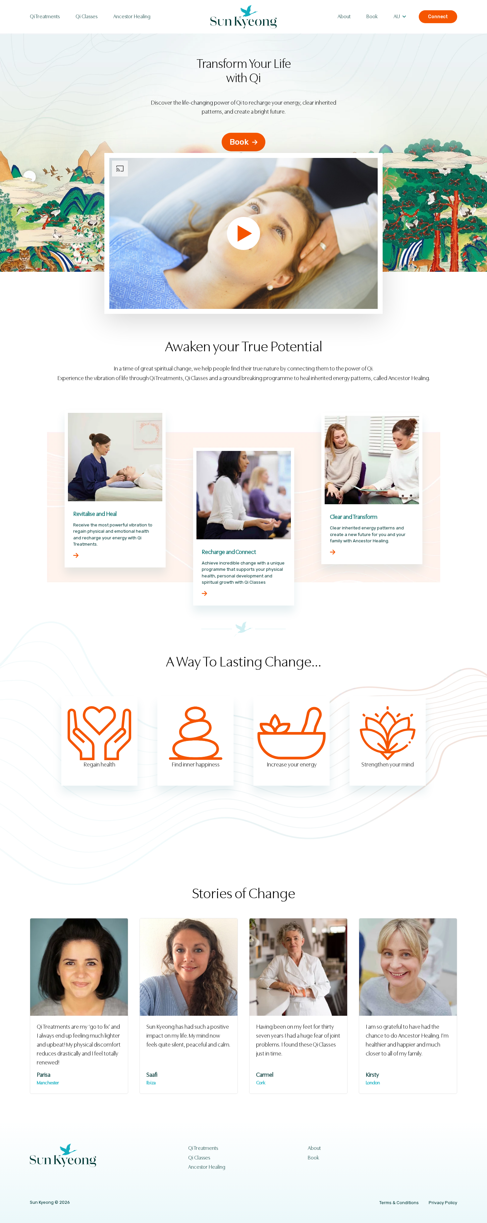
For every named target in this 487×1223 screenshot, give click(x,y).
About (344, 17)
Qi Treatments (45, 17)
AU (397, 17)
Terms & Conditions (399, 1202)
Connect (438, 17)
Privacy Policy (443, 1202)
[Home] (243, 16)
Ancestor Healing (131, 17)
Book (372, 17)
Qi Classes (86, 17)
